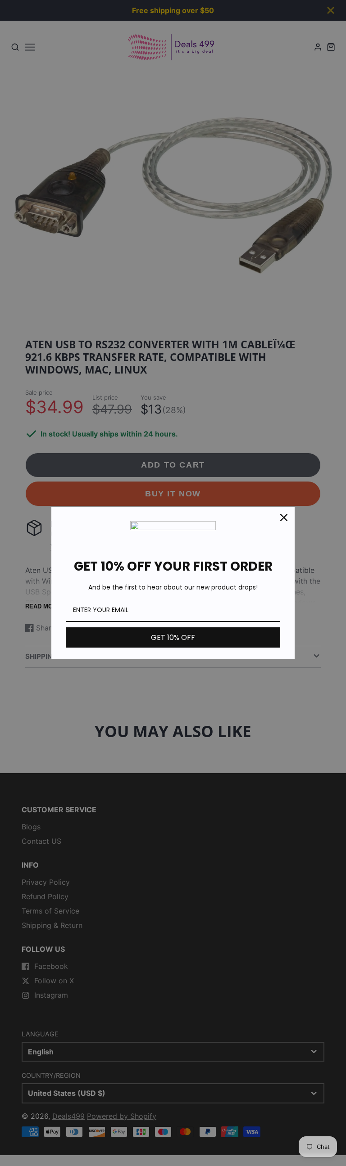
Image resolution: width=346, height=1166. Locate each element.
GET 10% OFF (173, 637)
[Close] (284, 517)
